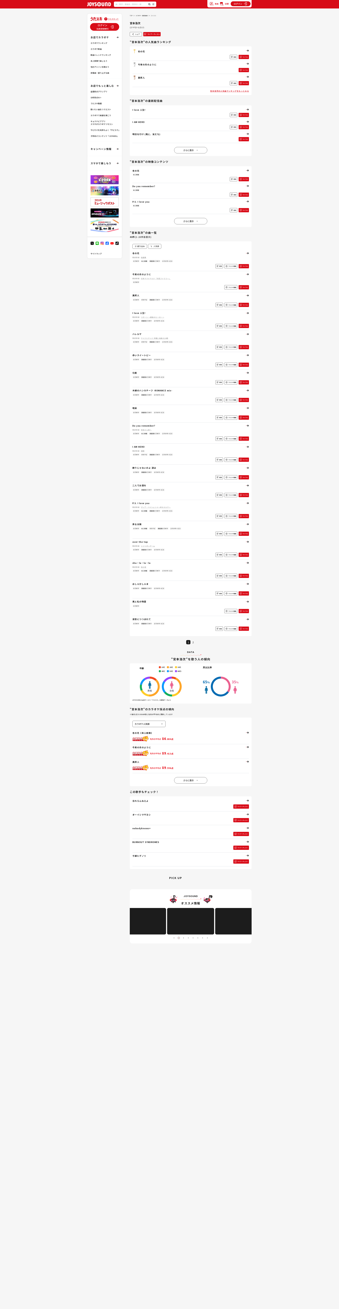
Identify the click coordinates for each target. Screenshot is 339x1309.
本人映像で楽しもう (99, 61)
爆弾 (142, 451)
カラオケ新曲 (96, 49)
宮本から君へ (146, 430)
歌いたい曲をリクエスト (101, 109)
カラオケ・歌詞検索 (142, 15)
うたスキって (113, 19)
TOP (131, 15)
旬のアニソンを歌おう (100, 67)
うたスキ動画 (96, 103)
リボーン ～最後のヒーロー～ (152, 317)
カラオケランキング (99, 43)
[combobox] (154, 246)
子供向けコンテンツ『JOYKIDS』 (105, 136)
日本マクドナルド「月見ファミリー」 (156, 278)
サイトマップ (96, 253)
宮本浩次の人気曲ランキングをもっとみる (229, 91)
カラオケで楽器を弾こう (101, 115)
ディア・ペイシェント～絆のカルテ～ (156, 507)
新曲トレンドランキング (101, 55)
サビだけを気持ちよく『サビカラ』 (105, 130)
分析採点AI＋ (96, 97)
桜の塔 (143, 567)
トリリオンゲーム (148, 546)
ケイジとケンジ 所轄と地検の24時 (154, 338)
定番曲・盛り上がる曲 (100, 73)
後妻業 (143, 257)
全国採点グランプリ (99, 91)
